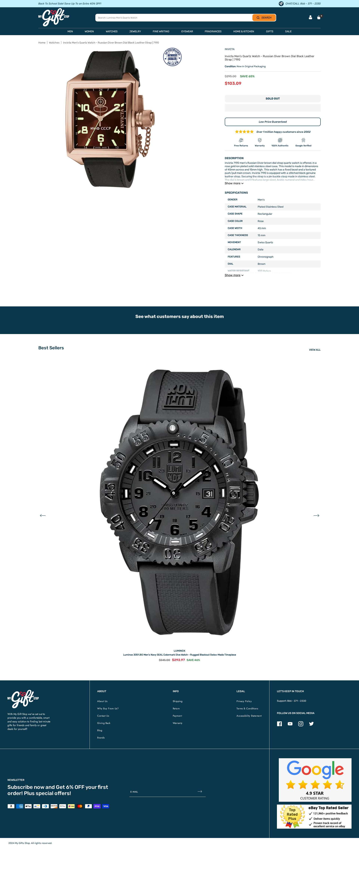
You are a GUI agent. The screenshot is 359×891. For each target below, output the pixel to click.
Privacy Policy (244, 701)
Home (41, 42)
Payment (177, 716)
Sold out (273, 98)
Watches (54, 42)
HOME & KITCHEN (243, 31)
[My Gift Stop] (23, 691)
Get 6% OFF (70, 787)
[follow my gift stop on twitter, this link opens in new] (311, 725)
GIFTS (269, 31)
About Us (102, 701)
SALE (288, 31)
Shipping (177, 701)
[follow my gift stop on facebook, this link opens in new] (279, 725)
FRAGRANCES (213, 31)
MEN (70, 31)
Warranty (177, 723)
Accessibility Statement (249, 716)
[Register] (200, 791)
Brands (101, 737)
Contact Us (103, 716)
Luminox (179, 650)
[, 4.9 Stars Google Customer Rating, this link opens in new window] (315, 780)
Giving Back (104, 723)
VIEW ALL (315, 349)
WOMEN (89, 31)
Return (176, 708)
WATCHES (112, 31)
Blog (99, 730)
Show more (232, 183)
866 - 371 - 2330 (296, 700)
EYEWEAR (187, 31)
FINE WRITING (161, 31)
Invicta (229, 49)
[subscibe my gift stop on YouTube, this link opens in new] (290, 725)
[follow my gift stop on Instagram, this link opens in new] (300, 725)
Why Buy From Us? (108, 708)
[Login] (310, 17)
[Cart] (319, 17)
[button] (273, 108)
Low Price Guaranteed (273, 121)
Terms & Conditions (247, 708)
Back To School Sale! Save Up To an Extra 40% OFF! (69, 3)
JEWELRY (135, 31)
